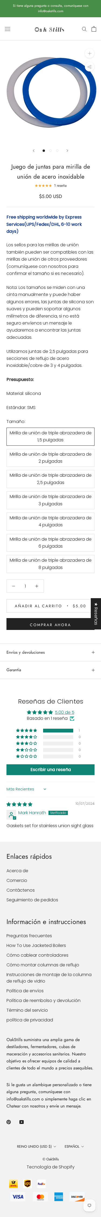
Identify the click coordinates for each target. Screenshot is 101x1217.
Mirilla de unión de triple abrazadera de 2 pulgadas (51, 457)
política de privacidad (29, 1020)
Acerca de (17, 871)
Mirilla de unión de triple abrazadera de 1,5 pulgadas (51, 436)
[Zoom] (89, 53)
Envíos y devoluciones (25, 652)
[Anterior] (33, 150)
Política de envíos (25, 991)
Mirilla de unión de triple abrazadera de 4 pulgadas (51, 521)
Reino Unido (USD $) (34, 1146)
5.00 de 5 (64, 712)
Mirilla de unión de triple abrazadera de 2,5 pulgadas (51, 478)
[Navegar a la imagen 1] (44, 150)
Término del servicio (27, 1010)
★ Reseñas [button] (96, 613)
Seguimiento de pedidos (32, 900)
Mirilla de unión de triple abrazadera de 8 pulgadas (51, 563)
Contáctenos (20, 890)
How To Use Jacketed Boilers (36, 945)
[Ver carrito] (94, 29)
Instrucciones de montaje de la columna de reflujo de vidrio (49, 977)
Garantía (13, 670)
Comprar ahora (50, 625)
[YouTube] (21, 1121)
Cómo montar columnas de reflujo (42, 965)
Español (72, 1146)
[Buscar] (84, 28)
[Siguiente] (67, 150)
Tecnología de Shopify (51, 1167)
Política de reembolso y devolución (43, 1000)
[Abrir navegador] (7, 29)
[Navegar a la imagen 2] (50, 150)
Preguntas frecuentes (29, 936)
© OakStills (51, 1159)
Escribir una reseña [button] (50, 769)
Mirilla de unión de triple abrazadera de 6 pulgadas (51, 542)
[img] (19, 804)
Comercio (16, 880)
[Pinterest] (8, 1121)
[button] (27, 730)
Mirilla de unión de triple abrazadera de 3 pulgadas (51, 500)
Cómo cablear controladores (37, 955)
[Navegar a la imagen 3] (57, 150)
